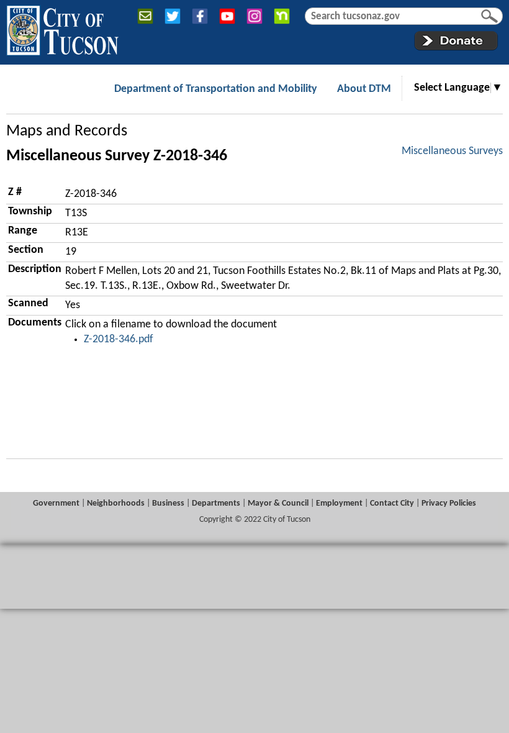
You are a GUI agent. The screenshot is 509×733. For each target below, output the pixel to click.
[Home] (62, 28)
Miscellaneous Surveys (452, 151)
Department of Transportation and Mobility (215, 89)
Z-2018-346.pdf (118, 339)
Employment (339, 503)
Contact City (392, 503)
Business (168, 503)
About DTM (364, 89)
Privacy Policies (448, 503)
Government (56, 503)
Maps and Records (66, 131)
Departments (216, 503)
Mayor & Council (278, 503)
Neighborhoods (116, 503)
